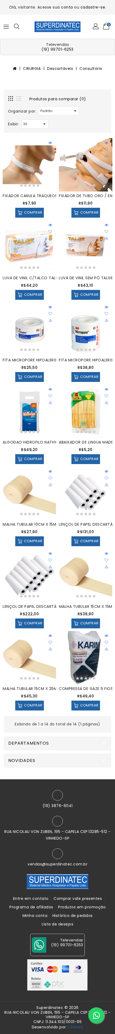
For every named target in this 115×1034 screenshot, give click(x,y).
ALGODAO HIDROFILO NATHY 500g (35, 442)
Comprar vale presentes (77, 898)
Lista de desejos (57, 924)
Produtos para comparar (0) (57, 99)
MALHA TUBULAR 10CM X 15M (29, 524)
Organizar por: (22, 111)
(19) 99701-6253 (57, 49)
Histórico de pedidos (72, 915)
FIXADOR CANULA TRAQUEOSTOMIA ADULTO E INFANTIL (55, 195)
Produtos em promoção (82, 907)
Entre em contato (31, 898)
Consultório (90, 68)
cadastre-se (92, 7)
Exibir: (13, 124)
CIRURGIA (32, 68)
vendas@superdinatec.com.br (57, 864)
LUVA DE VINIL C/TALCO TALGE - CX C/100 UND (48, 278)
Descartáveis (60, 68)
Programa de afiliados (31, 907)
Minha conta (35, 915)
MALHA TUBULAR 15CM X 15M (85, 606)
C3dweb (75, 1027)
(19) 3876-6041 (58, 805)
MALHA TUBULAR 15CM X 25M (30, 688)
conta (67, 7)
